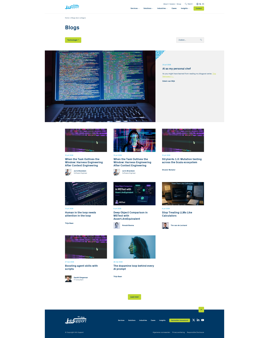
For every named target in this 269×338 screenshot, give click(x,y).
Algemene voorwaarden (161, 332)
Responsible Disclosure (195, 332)
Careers (172, 4)
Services (134, 8)
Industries (161, 8)
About (165, 4)
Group (179, 4)
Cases (174, 8)
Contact (199, 8)
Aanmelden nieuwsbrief (179, 320)
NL (200, 4)
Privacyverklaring (178, 332)
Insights (184, 8)
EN (203, 4)
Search (190, 4)
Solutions (147, 8)
